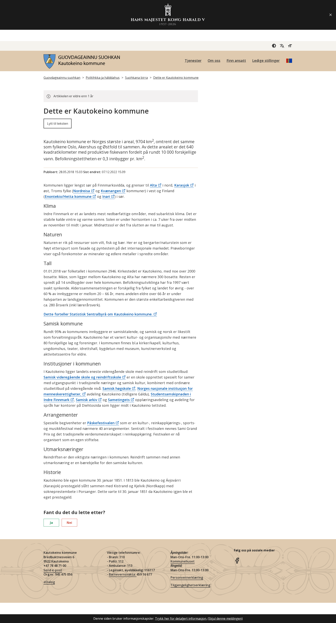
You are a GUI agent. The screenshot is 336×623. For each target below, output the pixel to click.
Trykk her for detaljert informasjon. (181, 618)
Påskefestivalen (101, 423)
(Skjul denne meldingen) (225, 618)
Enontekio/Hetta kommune (68, 196)
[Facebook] (237, 560)
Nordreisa (81, 190)
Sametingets (119, 399)
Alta (153, 185)
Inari (106, 196)
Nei (69, 522)
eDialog (49, 582)
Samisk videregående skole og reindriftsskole (82, 377)
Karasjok (181, 185)
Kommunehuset (183, 561)
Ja (51, 522)
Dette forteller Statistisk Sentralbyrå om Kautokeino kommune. (98, 314)
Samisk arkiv (86, 399)
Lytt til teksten (57, 123)
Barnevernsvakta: (122, 574)
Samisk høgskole (116, 388)
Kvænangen (111, 190)
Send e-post (53, 570)
